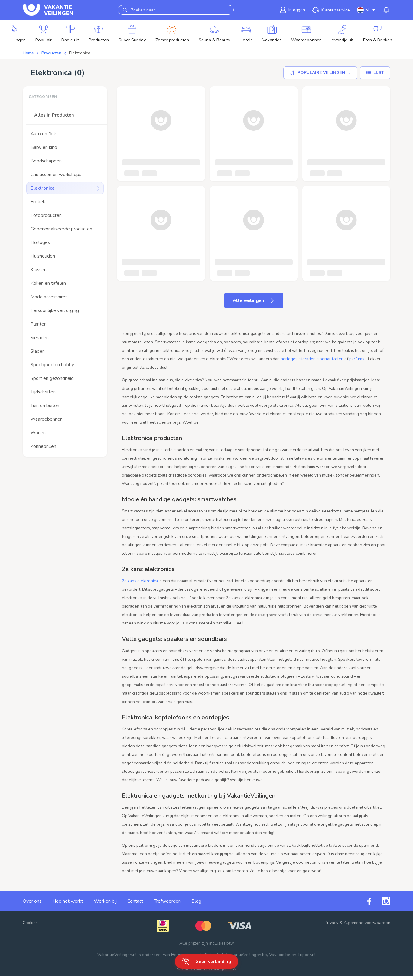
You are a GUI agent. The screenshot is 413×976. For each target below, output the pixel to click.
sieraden (307, 359)
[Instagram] (380, 901)
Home (28, 53)
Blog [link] (196, 901)
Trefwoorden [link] (167, 901)
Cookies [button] (30, 923)
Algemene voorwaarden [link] (367, 923)
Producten (51, 53)
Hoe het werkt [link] (67, 901)
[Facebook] (364, 901)
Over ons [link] (32, 901)
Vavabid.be (279, 955)
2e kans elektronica (140, 581)
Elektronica (79, 53)
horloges (289, 359)
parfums (356, 359)
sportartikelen (330, 359)
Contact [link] (135, 901)
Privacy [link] (331, 923)
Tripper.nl (307, 955)
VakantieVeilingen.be (246, 955)
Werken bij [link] (105, 901)
